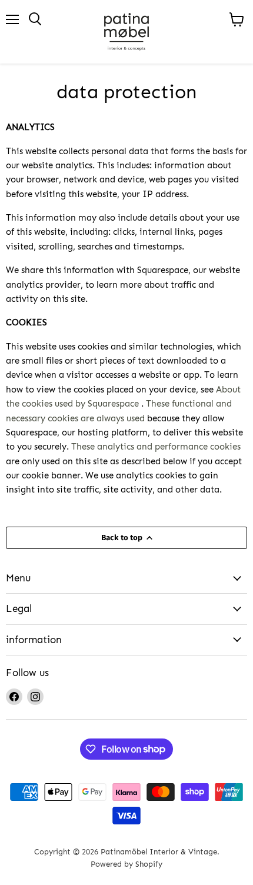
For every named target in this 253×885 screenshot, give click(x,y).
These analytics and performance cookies (156, 446)
